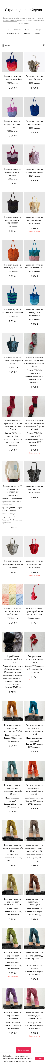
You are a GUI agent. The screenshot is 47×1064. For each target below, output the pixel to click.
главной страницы (10, 20)
